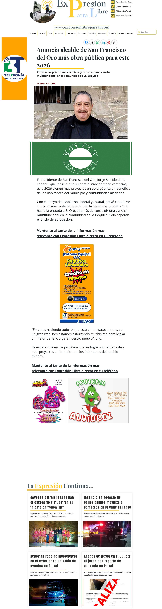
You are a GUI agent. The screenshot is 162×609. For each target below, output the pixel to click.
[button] (59, 33)
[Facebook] (86, 42)
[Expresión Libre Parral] (113, 2)
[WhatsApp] (97, 42)
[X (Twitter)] (92, 42)
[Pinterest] (108, 42)
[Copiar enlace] (114, 42)
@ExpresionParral (123, 6)
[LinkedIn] (103, 42)
